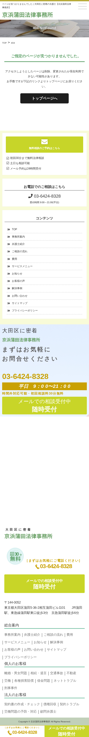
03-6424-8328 (24, 732)
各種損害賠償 (24, 680)
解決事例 (17, 288)
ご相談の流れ (19, 251)
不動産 (71, 673)
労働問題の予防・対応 (20, 711)
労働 (7, 680)
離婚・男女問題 (15, 673)
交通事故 (56, 673)
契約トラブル (69, 704)
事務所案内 (18, 236)
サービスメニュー (22, 266)
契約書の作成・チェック (22, 704)
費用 (14, 258)
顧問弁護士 (48, 711)
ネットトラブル (65, 680)
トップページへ (44, 98)
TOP (14, 229)
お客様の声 (18, 280)
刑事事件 (10, 688)
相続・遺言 (38, 673)
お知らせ (17, 273)
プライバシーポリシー (25, 310)
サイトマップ (19, 303)
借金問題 (43, 680)
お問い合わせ (19, 295)
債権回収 (49, 704)
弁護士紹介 (18, 244)
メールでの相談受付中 (66, 731)
